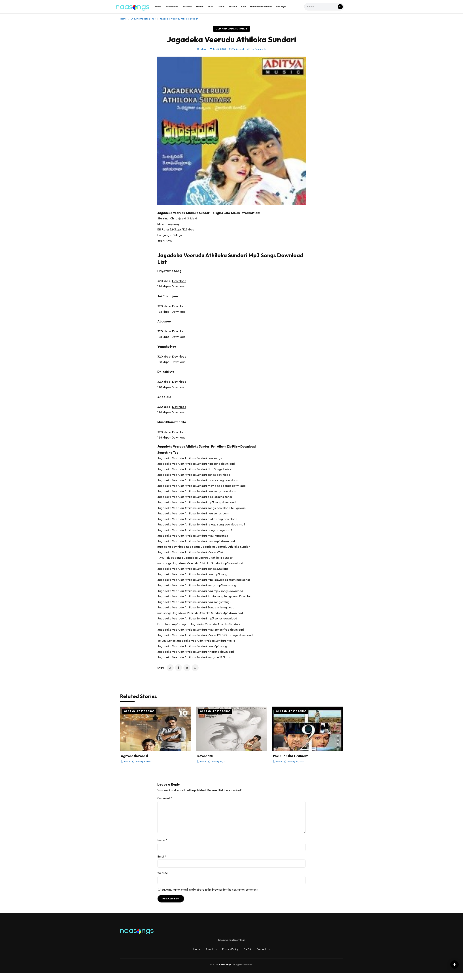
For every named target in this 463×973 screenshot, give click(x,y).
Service (233, 6)
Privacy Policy (230, 949)
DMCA (247, 949)
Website (162, 873)
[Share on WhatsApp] (195, 667)
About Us (211, 949)
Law (243, 6)
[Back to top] (454, 964)
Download (179, 281)
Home (158, 6)
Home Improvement (261, 6)
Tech (210, 6)
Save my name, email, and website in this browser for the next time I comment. (210, 889)
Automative (171, 6)
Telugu (177, 235)
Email (161, 856)
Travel (220, 6)
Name (162, 840)
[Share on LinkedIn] (186, 667)
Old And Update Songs (143, 18)
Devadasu (205, 756)
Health (199, 6)
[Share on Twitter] (170, 667)
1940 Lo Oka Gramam (290, 756)
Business (187, 6)
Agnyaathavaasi (134, 756)
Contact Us (263, 949)
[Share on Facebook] (178, 667)
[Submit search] (340, 6)
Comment (164, 798)
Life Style (281, 6)
